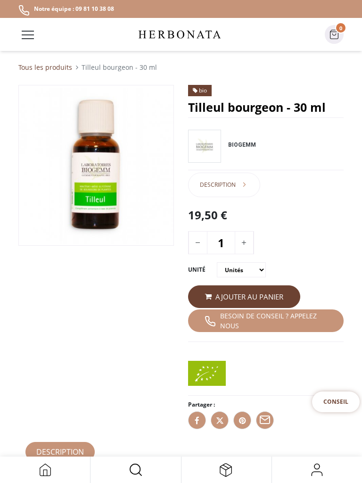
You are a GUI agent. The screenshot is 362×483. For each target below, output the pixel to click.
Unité (197, 270)
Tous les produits (45, 67)
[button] (135, 470)
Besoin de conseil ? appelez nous (268, 320)
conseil (335, 402)
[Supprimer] (197, 243)
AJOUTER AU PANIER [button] (249, 296)
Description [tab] (218, 185)
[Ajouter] (243, 243)
